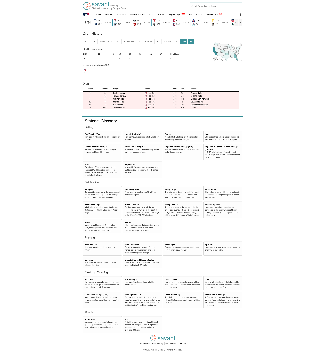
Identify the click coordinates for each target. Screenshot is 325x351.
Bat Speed (89, 189)
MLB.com (182, 343)
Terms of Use (144, 343)
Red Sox (151, 93)
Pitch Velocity (91, 244)
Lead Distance (171, 279)
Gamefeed (109, 14)
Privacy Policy (158, 343)
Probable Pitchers (137, 14)
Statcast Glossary (101, 120)
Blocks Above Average (215, 294)
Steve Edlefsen (119, 107)
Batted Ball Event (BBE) (135, 146)
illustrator (97, 14)
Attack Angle (210, 189)
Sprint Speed (90, 319)
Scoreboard (121, 14)
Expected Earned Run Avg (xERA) (139, 260)
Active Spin (170, 244)
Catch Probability (172, 294)
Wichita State (196, 96)
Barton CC (195, 107)
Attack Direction (132, 204)
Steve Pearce (118, 102)
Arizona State (196, 93)
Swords (128, 222)
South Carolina (197, 102)
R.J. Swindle (118, 104)
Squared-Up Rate (212, 204)
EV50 (87, 164)
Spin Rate (209, 244)
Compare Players (175, 14)
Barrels (168, 134)
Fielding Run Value (133, 294)
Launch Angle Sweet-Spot (96, 146)
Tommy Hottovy (119, 96)
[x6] (85, 70)
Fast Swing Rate (132, 189)
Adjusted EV (130, 164)
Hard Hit (208, 134)
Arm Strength (131, 279)
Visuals (161, 14)
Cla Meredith (118, 99)
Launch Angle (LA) (133, 134)
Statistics (199, 14)
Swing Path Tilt (171, 204)
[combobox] (216, 6)
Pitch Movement (132, 244)
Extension (89, 260)
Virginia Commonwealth (200, 99)
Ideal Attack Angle (92, 204)
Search (151, 14)
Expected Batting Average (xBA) (179, 146)
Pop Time (89, 279)
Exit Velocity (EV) (92, 134)
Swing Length (171, 189)
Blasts (87, 222)
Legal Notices (171, 343)
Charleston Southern (199, 104)
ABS (190, 14)
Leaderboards (214, 14)
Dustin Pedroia (119, 93)
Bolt (126, 319)
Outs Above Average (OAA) (96, 294)
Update (183, 41)
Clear (191, 41)
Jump (207, 279)
